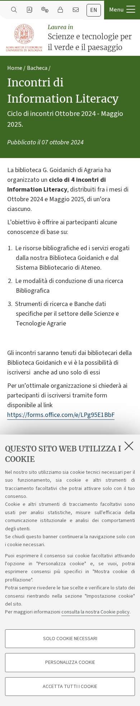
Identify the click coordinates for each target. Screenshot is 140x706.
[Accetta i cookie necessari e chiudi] (129, 445)
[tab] (94, 10)
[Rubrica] (29, 10)
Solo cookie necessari (70, 638)
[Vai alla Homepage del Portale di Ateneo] (24, 38)
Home (14, 68)
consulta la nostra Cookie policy (95, 612)
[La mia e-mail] (75, 10)
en (93, 10)
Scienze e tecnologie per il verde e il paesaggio (90, 37)
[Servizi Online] (44, 10)
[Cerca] (14, 10)
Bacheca (37, 68)
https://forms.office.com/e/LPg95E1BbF (61, 414)
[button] (122, 9)
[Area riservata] (60, 10)
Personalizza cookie (70, 662)
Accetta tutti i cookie (70, 686)
